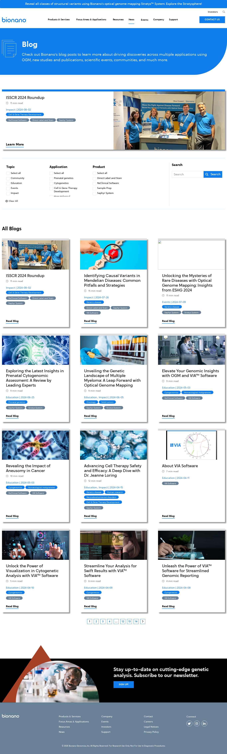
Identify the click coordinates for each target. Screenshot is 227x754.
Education (12, 397)
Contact (148, 716)
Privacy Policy (151, 732)
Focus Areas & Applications (91, 19)
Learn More (15, 144)
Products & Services (59, 19)
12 (123, 621)
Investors (213, 12)
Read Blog (12, 321)
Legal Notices (151, 727)
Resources (118, 19)
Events (144, 20)
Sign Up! (123, 684)
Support (173, 19)
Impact (11, 109)
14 (136, 621)
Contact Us (212, 19)
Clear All (13, 201)
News (131, 19)
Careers (148, 722)
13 (129, 621)
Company (158, 19)
